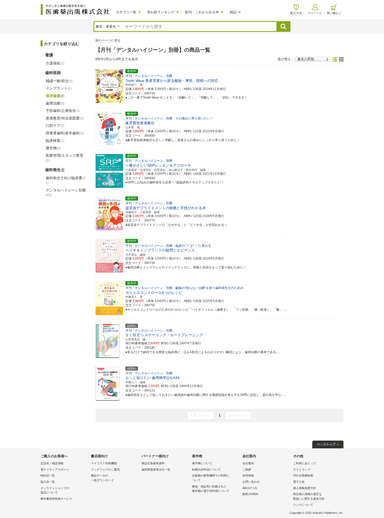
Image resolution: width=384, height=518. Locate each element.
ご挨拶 (246, 469)
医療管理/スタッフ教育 (64, 157)
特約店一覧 (47, 475)
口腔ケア (55, 125)
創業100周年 (250, 494)
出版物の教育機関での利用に (210, 478)
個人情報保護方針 (304, 488)
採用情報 (248, 475)
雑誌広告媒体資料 (153, 463)
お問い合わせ (251, 481)
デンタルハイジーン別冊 (66, 192)
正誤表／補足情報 (51, 463)
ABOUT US (249, 488)
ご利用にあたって (304, 463)
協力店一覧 (47, 481)
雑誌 (233, 12)
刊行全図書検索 (303, 475)
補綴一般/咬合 (59, 81)
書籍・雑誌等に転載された (210, 489)
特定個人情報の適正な (309, 496)
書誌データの (102, 478)
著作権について (202, 463)
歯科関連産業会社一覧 (156, 469)
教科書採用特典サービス (56, 498)
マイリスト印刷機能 (104, 463)
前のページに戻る (107, 40)
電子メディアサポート (54, 469)
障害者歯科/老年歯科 (65, 133)
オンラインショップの (54, 490)
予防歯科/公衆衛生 (63, 111)
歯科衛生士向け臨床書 (65, 180)
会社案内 (248, 463)
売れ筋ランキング (160, 12)
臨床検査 (55, 140)
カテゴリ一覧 (126, 12)
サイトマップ (301, 469)
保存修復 (55, 96)
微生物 (53, 148)
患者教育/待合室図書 (65, 118)
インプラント (59, 88)
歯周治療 (55, 103)
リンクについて (303, 504)
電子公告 (299, 481)
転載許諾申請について (206, 469)
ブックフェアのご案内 (105, 469)
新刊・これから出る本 (202, 12)
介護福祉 (55, 63)
